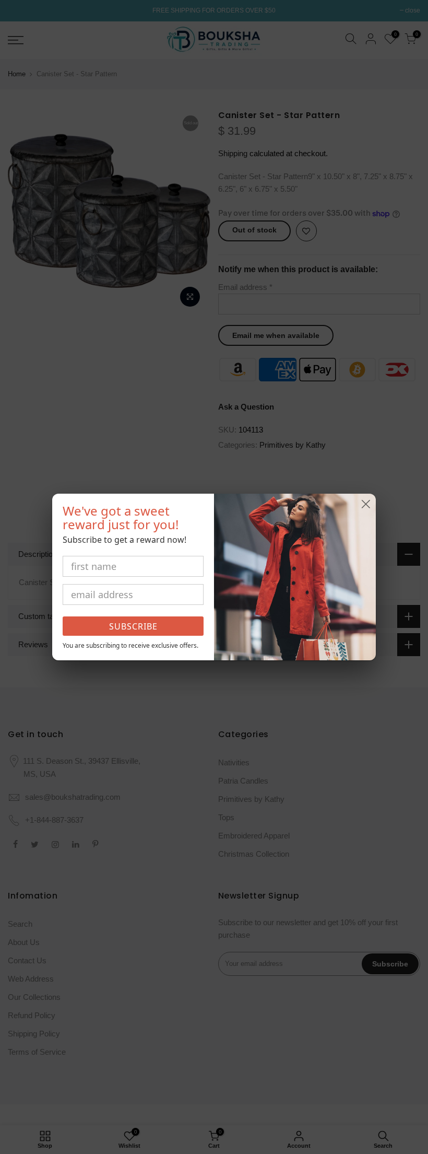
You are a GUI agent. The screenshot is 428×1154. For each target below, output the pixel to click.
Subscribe (133, 626)
